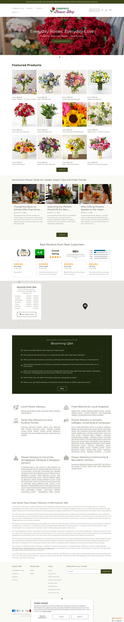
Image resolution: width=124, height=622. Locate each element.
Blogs (32, 573)
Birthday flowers (17, 548)
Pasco (51, 411)
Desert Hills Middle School (94, 441)
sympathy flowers (30, 548)
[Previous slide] (53, 57)
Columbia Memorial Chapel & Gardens (40, 487)
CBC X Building (82, 431)
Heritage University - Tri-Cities (98, 451)
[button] (30, 8)
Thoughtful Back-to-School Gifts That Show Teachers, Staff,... (27, 208)
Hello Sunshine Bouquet (70, 164)
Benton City (25, 411)
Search (32, 570)
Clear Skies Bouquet (44, 99)
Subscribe (106, 571)
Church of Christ (38, 481)
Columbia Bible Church (36, 485)
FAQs (50, 570)
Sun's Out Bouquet (18, 164)
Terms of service (53, 593)
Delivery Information (55, 580)
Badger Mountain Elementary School (84, 429)
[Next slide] (67, 57)
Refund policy (52, 586)
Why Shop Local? (53, 577)
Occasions (15, 573)
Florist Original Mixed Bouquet (73, 132)
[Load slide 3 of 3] (62, 57)
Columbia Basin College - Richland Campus (87, 437)
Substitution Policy (54, 589)
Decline (79, 617)
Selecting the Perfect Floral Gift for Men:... (59, 208)
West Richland (26, 413)
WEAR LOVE (91, 466)
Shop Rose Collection (62, 41)
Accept (61, 617)
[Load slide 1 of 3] (57, 57)
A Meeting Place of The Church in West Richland (39, 467)
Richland (57, 411)
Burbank (33, 411)
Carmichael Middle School (97, 431)
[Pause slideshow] (71, 57)
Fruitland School (98, 447)
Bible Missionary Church (47, 475)
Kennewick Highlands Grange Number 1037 (86, 464)
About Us (15, 580)
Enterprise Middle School (80, 447)
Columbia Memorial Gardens (31, 427)
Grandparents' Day (18, 570)
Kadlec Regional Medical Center (92, 411)
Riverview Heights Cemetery (38, 433)
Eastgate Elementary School (95, 443)
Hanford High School (94, 449)
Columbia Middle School (93, 439)
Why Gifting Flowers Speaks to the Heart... (93, 208)
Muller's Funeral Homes (42, 431)
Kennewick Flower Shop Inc (24, 614)
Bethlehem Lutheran (28, 475)
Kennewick (45, 411)
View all (62, 170)
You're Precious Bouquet (20, 132)
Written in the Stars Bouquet (98, 164)
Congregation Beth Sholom (49, 491)
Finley (38, 411)
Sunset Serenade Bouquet (71, 99)
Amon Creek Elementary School (82, 427)
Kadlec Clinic (76, 411)
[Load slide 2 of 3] (59, 57)
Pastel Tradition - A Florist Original (24, 99)
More (62, 388)
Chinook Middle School (95, 433)
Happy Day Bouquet (94, 99)
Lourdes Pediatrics (90, 413)
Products (15, 577)
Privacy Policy (46, 611)
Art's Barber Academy (102, 427)
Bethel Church (55, 473)
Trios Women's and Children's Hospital (90, 415)
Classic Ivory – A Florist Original (98, 132)
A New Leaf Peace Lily (44, 132)
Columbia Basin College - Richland (96, 435)
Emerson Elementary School (99, 445)
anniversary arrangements (45, 548)
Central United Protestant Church (43, 479)
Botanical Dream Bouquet (46, 164)
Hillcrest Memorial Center (35, 429)
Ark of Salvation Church (41, 473)
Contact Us (51, 573)
